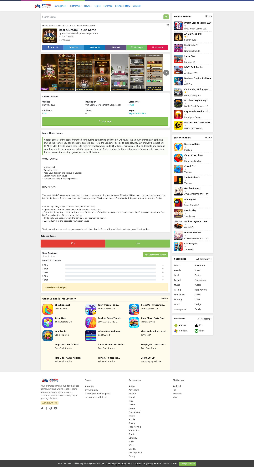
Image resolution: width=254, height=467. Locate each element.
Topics (97, 5)
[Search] (166, 16)
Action (177, 265)
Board (197, 270)
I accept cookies (187, 463)
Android (182, 325)
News (87, 5)
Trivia (58, 25)
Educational (200, 280)
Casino (198, 275)
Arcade (177, 270)
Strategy (178, 299)
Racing (177, 289)
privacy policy (91, 389)
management (180, 309)
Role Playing (201, 289)
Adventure (200, 265)
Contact (136, 5)
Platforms (75, 5)
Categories (60, 5)
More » (164, 298)
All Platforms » (205, 318)
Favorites (107, 5)
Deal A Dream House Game (82, 25)
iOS (65, 25)
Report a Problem (137, 113)
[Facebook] (46, 407)
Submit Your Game (49, 403)
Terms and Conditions (95, 397)
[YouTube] (55, 407)
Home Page (48, 25)
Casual (177, 280)
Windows (183, 330)
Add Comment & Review (155, 254)
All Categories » (204, 259)
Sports (198, 294)
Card (176, 275)
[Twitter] (42, 407)
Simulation (179, 294)
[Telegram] (50, 407)
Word (176, 304)
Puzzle (198, 284)
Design (198, 304)
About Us (89, 386)
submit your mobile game (97, 393)
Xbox (201, 330)
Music (177, 284)
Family (198, 309)
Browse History (122, 5)
